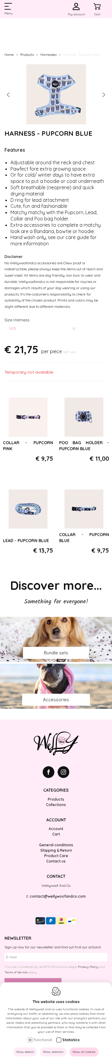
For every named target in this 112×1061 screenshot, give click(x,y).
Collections (56, 804)
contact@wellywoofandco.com (58, 896)
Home (9, 55)
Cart (56, 834)
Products (27, 55)
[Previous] (8, 95)
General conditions (56, 845)
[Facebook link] (50, 772)
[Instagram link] (63, 772)
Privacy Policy (88, 967)
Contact (56, 876)
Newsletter (17, 938)
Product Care (56, 855)
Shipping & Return (56, 850)
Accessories (56, 699)
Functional (43, 1040)
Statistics (71, 1040)
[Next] (103, 95)
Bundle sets (56, 653)
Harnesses (48, 55)
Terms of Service (15, 972)
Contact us (56, 861)
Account (56, 820)
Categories (56, 790)
